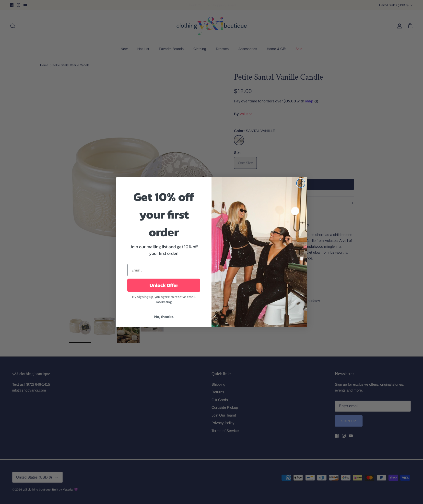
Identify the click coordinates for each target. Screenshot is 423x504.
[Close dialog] (300, 183)
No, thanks (164, 317)
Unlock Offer (164, 285)
